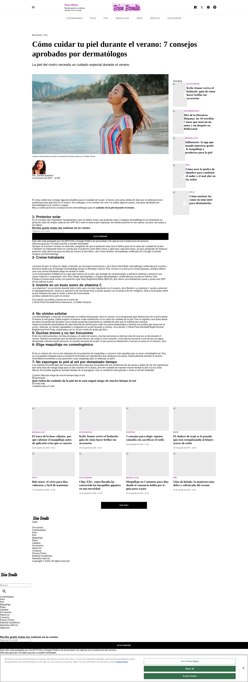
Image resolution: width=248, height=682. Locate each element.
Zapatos (155, 18)
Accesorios (174, 18)
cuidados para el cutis (43, 386)
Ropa (140, 18)
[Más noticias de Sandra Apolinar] (39, 161)
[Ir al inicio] (124, 518)
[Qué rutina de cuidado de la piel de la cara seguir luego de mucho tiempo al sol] (58, 375)
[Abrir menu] (33, 7)
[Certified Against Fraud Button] (42, 563)
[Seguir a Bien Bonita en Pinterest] (215, 7)
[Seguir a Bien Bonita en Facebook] (195, 7)
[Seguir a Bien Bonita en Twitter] (202, 7)
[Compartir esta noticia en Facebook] (42, 180)
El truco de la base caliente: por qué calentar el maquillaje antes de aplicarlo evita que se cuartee (52, 440)
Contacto (36, 551)
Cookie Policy (122, 662)
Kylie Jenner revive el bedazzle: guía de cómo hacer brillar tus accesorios (99, 440)
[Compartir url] (35, 195)
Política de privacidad (95, 241)
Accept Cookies (190, 676)
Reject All (189, 669)
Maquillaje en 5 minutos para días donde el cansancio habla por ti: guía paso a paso (147, 485)
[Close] (243, 668)
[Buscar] (4, 591)
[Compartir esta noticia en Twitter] (49, 180)
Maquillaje (122, 18)
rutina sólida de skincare (131, 200)
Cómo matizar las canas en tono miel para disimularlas (200, 200)
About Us (37, 548)
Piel (106, 18)
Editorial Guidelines (42, 556)
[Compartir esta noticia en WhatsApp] (35, 180)
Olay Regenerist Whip (92, 279)
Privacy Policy (39, 553)
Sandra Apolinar (45, 175)
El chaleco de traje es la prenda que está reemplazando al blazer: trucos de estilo (193, 440)
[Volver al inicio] (9, 573)
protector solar (111, 220)
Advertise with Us (41, 558)
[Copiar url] (39, 189)
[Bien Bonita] (127, 7)
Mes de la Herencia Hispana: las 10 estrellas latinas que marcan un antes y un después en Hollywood (199, 121)
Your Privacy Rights (190, 661)
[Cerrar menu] (3, 580)
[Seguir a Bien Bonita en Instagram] (208, 7)
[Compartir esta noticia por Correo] (56, 180)
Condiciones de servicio (136, 241)
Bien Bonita (37, 35)
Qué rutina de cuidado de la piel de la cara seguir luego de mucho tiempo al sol (84, 380)
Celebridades (74, 18)
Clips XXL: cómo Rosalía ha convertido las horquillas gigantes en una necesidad (100, 485)
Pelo (93, 18)
